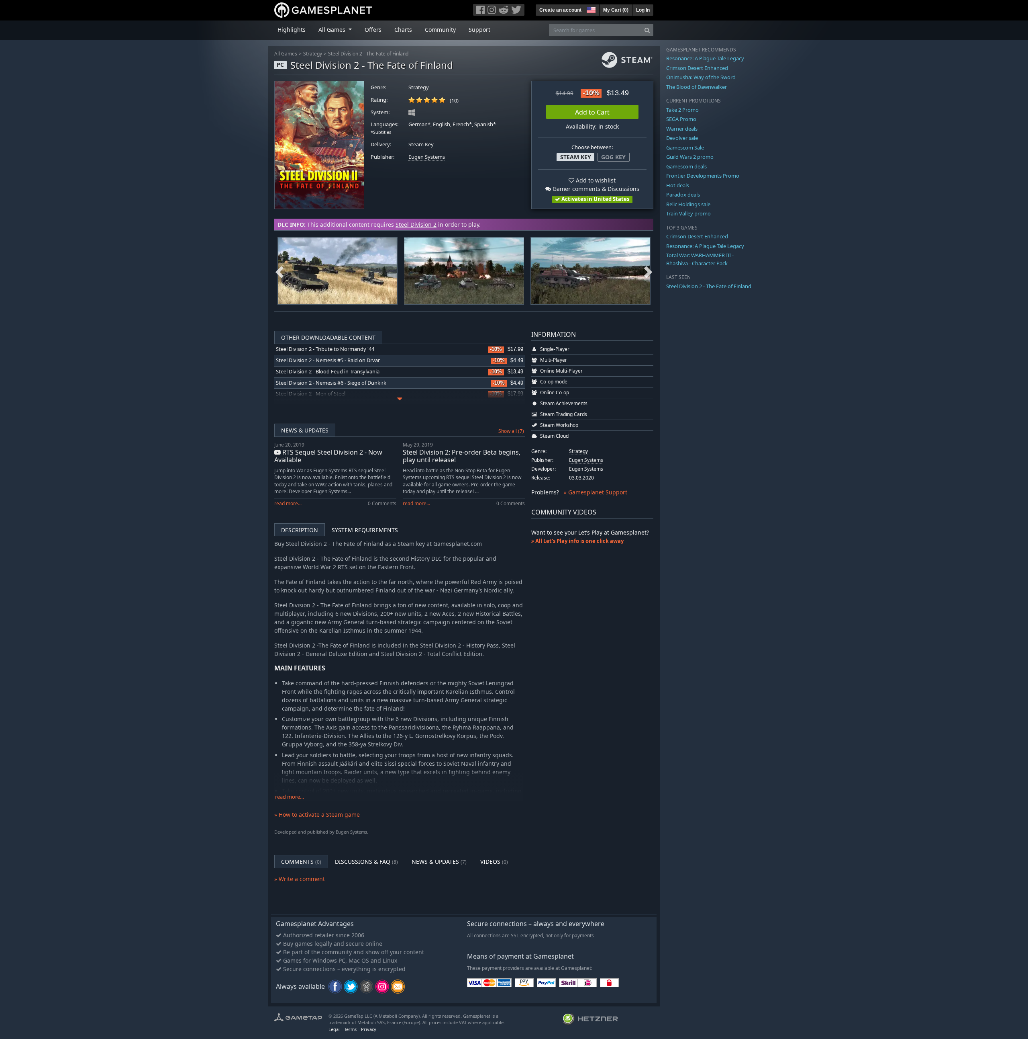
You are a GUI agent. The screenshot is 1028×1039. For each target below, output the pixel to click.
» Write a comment (299, 879)
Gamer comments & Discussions (595, 189)
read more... (288, 503)
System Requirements (365, 530)
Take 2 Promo (682, 109)
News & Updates (304, 430)
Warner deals (682, 128)
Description (299, 530)
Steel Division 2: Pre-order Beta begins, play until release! (461, 456)
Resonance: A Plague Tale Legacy (705, 58)
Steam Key (421, 144)
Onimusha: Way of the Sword (701, 77)
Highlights (291, 29)
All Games (285, 54)
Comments (301, 861)
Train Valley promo (688, 213)
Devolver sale (682, 137)
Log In (643, 10)
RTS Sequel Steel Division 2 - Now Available (328, 456)
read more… (289, 796)
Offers (373, 29)
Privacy (368, 1029)
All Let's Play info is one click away (579, 541)
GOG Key (613, 157)
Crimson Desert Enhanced (697, 68)
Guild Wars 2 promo (690, 156)
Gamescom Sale (685, 147)
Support (479, 29)
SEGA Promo (681, 119)
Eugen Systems (426, 157)
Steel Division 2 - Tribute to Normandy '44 (325, 349)
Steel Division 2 (416, 224)
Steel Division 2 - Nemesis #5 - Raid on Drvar (328, 360)
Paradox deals (683, 194)
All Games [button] (332, 29)
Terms (350, 1029)
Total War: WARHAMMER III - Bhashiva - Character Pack (700, 259)
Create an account (560, 10)
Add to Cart (592, 112)
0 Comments (382, 503)
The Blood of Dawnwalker (696, 86)
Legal (334, 1029)
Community (440, 29)
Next (648, 271)
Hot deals (677, 185)
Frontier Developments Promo (702, 175)
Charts (403, 29)
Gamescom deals (686, 166)
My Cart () (615, 10)
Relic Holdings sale (688, 204)
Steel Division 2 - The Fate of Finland (368, 54)
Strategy (312, 54)
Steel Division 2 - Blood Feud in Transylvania (327, 371)
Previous (279, 271)
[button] (590, 9)
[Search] (647, 30)
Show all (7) (511, 431)
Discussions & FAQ (366, 861)
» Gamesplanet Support (595, 492)
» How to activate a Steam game (317, 814)
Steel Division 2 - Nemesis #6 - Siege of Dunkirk (331, 382)
